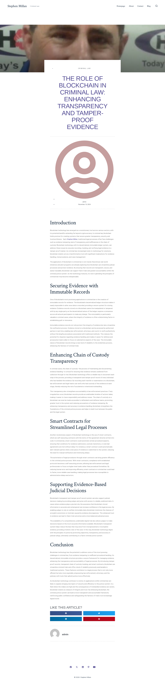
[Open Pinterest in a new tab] (88, 667)
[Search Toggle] (156, 6)
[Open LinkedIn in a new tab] (82, 667)
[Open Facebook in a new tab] (70, 667)
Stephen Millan (72, 239)
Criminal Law (84, 68)
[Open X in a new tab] (77, 667)
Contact (140, 6)
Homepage (121, 6)
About (131, 6)
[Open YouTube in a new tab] (94, 667)
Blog (149, 6)
